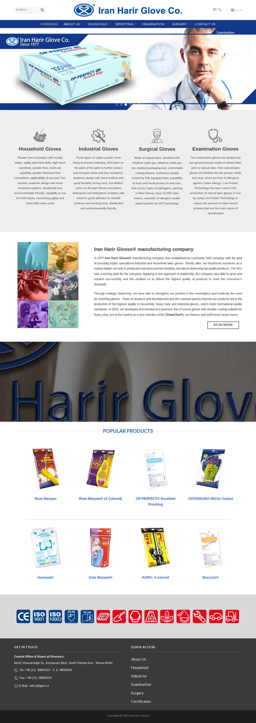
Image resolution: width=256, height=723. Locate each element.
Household (98, 24)
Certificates (141, 701)
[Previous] (10, 69)
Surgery (179, 24)
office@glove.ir (39, 685)
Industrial (124, 24)
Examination (153, 24)
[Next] (245, 69)
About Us (72, 24)
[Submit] (42, 10)
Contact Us (205, 24)
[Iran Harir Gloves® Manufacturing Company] (128, 10)
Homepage (49, 24)
